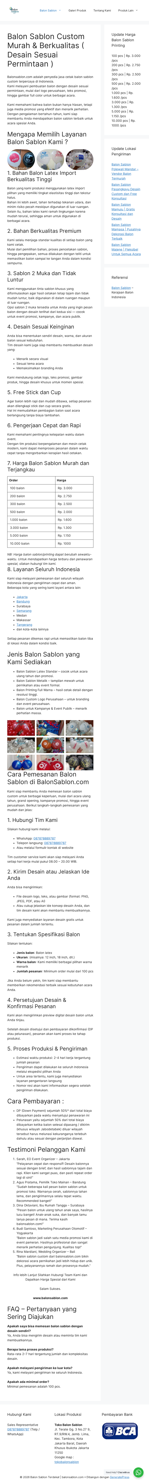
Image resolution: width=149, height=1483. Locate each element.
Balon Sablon (48, 10)
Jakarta (22, 597)
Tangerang (24, 625)
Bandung (23, 601)
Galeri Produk (77, 10)
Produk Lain (126, 10)
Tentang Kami (102, 10)
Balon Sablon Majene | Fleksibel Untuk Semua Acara (126, 249)
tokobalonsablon (67, 1462)
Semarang (24, 611)
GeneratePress (119, 1477)
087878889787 (44, 838)
